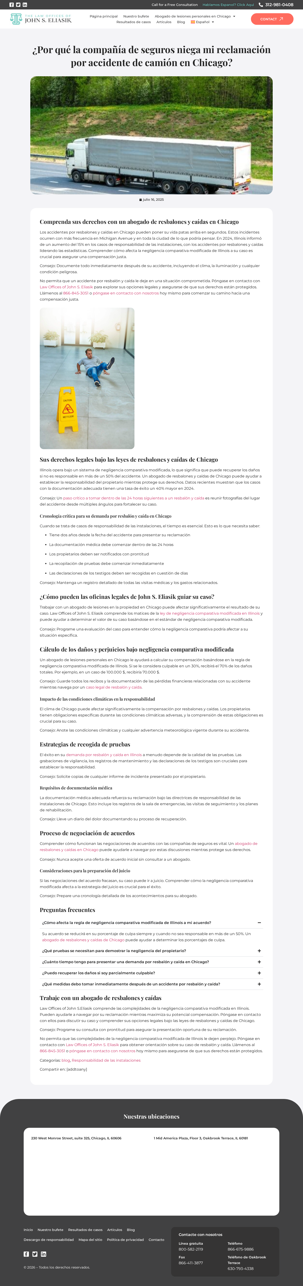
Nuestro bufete (136, 16)
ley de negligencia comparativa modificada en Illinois (210, 613)
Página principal (104, 16)
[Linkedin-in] (25, 5)
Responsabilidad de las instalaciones (106, 1060)
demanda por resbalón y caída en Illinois (104, 755)
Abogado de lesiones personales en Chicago (193, 16)
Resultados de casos (133, 22)
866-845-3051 (76, 293)
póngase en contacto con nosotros (126, 293)
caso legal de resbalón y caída (114, 687)
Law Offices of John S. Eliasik (66, 287)
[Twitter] (18, 5)
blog (66, 1060)
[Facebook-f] (11, 5)
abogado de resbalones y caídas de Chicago (83, 940)
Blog (181, 22)
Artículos (163, 22)
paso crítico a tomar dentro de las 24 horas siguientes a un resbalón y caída (133, 498)
